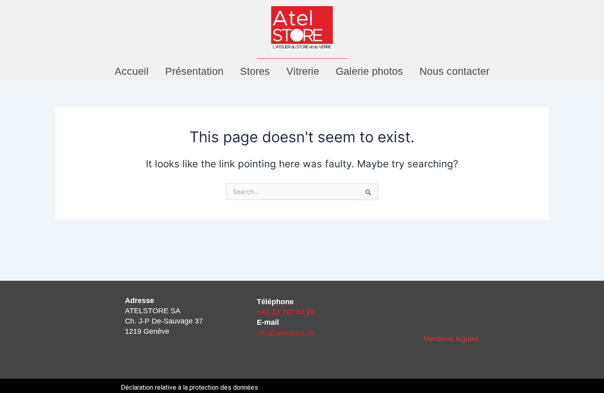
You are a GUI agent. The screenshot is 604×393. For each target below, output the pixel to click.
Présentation (194, 71)
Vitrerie (302, 71)
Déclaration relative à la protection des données (189, 387)
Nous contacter (454, 71)
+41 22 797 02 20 (286, 312)
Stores (255, 71)
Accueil (132, 71)
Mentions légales (451, 339)
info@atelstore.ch (285, 333)
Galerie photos (369, 71)
